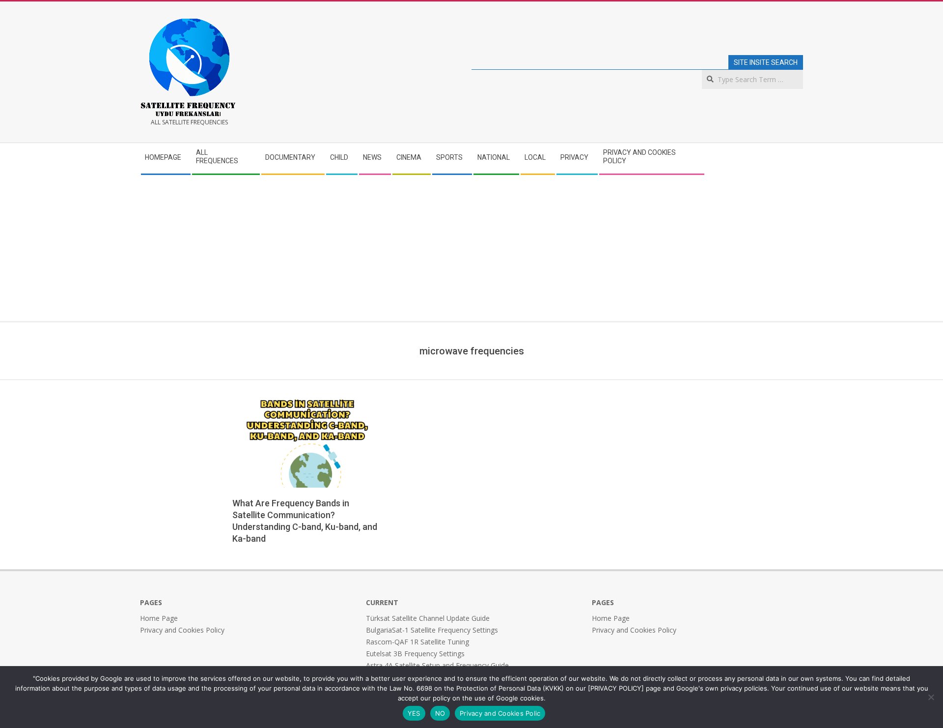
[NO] (931, 697)
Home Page (159, 618)
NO (440, 713)
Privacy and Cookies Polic (500, 713)
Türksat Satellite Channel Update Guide (428, 618)
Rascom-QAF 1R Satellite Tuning (417, 641)
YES (414, 713)
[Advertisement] (471, 247)
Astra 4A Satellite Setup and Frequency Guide (437, 665)
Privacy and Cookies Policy (182, 630)
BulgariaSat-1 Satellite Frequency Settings (432, 630)
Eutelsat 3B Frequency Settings (415, 653)
